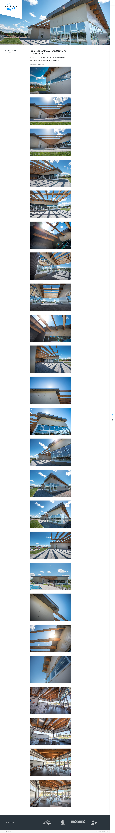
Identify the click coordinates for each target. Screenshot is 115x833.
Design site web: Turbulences (102, 831)
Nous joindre (112, 420)
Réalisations (10, 51)
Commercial (8, 52)
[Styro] (11, 7)
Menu (112, 2)
